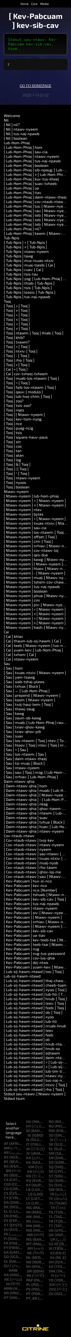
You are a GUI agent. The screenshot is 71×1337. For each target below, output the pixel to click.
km (31, 1167)
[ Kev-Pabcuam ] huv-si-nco (28, 881)
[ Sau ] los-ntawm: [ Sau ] (25, 754)
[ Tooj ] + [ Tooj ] (17, 346)
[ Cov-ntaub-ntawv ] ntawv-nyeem (34, 844)
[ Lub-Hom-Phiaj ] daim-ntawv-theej (35, 197)
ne (29, 1253)
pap (29, 1280)
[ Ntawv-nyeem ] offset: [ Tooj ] (30, 536)
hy (28, 1126)
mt (29, 1244)
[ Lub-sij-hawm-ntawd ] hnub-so (32, 1048)
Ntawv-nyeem (16, 491)
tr (51, 1221)
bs (6, 1175)
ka (28, 1157)
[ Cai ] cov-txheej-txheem (26, 373)
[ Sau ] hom (13, 668)
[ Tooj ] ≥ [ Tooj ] (17, 310)
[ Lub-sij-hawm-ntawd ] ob (27, 1039)
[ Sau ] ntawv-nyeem (22, 767)
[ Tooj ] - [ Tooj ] (16, 355)
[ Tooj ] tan (13, 450)
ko (28, 1176)
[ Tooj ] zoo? (13, 401)
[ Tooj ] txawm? (17, 342)
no (28, 1262)
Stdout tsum (14, 1098)
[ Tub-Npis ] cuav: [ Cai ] (23, 269)
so (51, 1162)
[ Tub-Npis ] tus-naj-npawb (27, 296)
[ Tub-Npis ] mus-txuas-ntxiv (29, 260)
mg (29, 1207)
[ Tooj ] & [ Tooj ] (17, 464)
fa (6, 1234)
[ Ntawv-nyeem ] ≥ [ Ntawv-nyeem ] (35, 622)
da (6, 1202)
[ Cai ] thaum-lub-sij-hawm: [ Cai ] (32, 641)
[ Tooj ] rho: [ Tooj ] (19, 360)
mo (29, 1230)
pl (28, 1284)
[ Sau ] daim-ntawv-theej (25, 758)
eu (6, 1229)
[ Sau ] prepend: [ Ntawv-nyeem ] (32, 695)
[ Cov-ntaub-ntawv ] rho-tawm (30, 867)
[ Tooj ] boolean (17, 487)
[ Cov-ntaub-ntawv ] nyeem (27, 849)
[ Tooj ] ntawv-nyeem (22, 478)
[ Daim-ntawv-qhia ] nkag (26, 804)
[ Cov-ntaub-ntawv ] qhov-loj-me (32, 872)
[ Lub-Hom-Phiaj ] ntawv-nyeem (31, 156)
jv (28, 1153)
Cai (6, 632)
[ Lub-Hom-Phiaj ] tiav (22, 192)
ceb (7, 1184)
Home (24, 3)
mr (30, 1234)
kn (29, 1171)
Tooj (7, 301)
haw (13, 1270)
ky (28, 1185)
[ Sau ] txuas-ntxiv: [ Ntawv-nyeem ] (35, 672)
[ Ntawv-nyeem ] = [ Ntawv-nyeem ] (35, 500)
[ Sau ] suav (13, 736)
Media (44, 3)
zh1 (52, 1284)
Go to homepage (35, 85)
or (29, 1271)
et (6, 1225)
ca (6, 1179)
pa (29, 1275)
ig (29, 1135)
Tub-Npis (11, 238)
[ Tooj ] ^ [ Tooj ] (16, 473)
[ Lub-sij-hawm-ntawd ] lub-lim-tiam (36, 1071)
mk (29, 1216)
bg (6, 1166)
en (6, 1216)
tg (51, 1203)
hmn (8, 1288)
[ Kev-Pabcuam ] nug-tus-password (34, 953)
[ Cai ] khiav (13, 636)
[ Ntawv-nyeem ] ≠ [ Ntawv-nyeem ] (35, 505)
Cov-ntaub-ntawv (19, 835)
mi (28, 1212)
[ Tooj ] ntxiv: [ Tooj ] (20, 351)
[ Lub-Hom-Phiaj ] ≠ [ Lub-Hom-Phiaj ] (36, 174)
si (51, 1139)
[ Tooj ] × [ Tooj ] (17, 364)
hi (8, 1284)
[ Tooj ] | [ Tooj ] (16, 468)
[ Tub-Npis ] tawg (18, 256)
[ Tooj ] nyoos (15, 482)
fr (6, 1243)
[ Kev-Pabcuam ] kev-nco (25, 885)
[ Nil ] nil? (12, 124)
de (6, 1207)
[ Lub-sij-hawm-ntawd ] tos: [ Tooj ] (34, 971)
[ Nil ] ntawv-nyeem (21, 129)
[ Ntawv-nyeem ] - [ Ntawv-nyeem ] (34, 573)
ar (6, 1152)
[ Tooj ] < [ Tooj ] (17, 315)
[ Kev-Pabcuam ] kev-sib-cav (28, 930)
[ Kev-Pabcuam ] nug (21, 949)
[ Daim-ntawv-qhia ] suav (26, 817)
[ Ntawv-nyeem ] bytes (23, 514)
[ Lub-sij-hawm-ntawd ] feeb (28, 1035)
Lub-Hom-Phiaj (17, 142)
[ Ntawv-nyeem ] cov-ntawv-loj (31, 550)
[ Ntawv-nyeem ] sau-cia (25, 527)
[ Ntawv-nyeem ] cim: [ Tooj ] (28, 541)
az (6, 1157)
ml (29, 1221)
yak (52, 1271)
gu (6, 1265)
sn (51, 1157)
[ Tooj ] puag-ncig (18, 428)
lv (28, 1203)
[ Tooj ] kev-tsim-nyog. (23, 419)
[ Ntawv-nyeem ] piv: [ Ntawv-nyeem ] (37, 604)
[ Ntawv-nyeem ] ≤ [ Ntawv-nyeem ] (35, 613)
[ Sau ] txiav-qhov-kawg (24, 727)
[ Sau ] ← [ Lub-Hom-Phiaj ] (27, 690)
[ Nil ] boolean (15, 138)
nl (28, 1257)
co (6, 1188)
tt (51, 1225)
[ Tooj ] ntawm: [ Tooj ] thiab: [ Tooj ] (33, 333)
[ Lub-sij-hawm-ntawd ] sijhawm (32, 1053)
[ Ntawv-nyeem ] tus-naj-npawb (32, 586)
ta (52, 1194)
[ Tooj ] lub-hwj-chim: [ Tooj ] (28, 396)
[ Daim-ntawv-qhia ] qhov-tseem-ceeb (37, 808)
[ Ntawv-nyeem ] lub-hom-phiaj (31, 496)
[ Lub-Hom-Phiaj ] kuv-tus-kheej (31, 179)
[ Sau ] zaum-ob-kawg (22, 718)
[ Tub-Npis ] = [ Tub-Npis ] (25, 242)
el (6, 1211)
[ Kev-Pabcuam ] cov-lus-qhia (29, 958)
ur (52, 1239)
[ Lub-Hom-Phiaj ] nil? (22, 228)
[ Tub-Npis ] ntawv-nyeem (26, 251)
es (6, 1220)
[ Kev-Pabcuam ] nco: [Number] (30, 890)
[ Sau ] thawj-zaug (19, 709)
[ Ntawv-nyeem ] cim (22, 600)
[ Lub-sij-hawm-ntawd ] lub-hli (30, 1021)
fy (6, 1247)
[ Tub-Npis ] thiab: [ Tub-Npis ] (29, 283)
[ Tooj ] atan (14, 455)
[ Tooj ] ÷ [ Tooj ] (17, 382)
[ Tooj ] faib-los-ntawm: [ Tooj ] (30, 387)
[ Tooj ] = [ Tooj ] (17, 324)
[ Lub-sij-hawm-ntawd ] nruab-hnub (35, 1026)
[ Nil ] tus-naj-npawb (21, 133)
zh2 (52, 1289)
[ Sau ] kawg (14, 713)
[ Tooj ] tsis (13, 432)
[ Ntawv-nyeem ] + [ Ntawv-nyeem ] (35, 518)
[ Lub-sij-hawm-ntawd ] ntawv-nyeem (37, 1075)
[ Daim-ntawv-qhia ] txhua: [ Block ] (34, 822)
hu (28, 1121)
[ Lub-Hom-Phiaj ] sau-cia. (26, 151)
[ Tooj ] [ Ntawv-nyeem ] (24, 414)
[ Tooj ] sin (12, 441)
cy (6, 1197)
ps (28, 1289)
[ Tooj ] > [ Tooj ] (17, 305)
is (28, 1139)
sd (51, 1135)
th (52, 1207)
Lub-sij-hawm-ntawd (22, 976)
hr (6, 1293)
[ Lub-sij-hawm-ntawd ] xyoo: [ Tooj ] (35, 989)
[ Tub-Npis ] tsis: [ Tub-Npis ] (28, 287)
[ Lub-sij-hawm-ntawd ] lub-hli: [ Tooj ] (37, 994)
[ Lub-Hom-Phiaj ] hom (23, 147)
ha (6, 1274)
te (51, 1198)
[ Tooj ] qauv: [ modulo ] (23, 391)
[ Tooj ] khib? (14, 337)
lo (30, 1194)
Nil (6, 120)
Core (34, 3)
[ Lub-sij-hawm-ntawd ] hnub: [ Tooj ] (35, 998)
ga (6, 1252)
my (30, 1248)
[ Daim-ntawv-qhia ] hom (25, 786)
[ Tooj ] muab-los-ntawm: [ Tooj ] (31, 378)
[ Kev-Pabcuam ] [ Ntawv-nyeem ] (33, 917)
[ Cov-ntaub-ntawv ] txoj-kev (29, 840)
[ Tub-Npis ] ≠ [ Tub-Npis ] (25, 247)
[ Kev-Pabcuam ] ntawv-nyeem (30, 908)
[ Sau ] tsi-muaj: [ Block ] (24, 763)
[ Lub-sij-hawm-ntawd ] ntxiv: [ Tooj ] (35, 1084)
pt (28, 1293)
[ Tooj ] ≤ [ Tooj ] (17, 319)
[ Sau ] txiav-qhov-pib (22, 731)
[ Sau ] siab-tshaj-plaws (24, 681)
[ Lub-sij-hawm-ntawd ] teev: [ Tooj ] (35, 1003)
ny (28, 1266)
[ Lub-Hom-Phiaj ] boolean (26, 165)
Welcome (12, 115)
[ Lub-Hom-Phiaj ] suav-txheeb (30, 183)
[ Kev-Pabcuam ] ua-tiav (24, 935)
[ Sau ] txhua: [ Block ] (22, 686)
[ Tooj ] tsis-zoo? (17, 405)
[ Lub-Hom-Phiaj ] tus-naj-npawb (32, 161)
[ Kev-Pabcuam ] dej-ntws (26, 962)
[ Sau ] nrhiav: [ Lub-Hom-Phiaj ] (31, 776)
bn (8, 1170)
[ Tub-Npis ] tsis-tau (21, 274)
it (28, 1144)
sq (51, 1167)
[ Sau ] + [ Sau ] (16, 749)
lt (28, 1198)
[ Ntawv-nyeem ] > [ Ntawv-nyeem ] (35, 618)
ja (28, 1148)
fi (5, 1238)
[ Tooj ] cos (13, 446)
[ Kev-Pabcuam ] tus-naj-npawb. (32, 903)
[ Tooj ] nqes (14, 410)
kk (28, 1162)
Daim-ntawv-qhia (19, 781)
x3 (52, 1253)
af (6, 1143)
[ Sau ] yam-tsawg (19, 677)
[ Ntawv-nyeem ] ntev (23, 509)
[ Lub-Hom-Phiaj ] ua (21, 188)
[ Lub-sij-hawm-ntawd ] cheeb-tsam (35, 985)
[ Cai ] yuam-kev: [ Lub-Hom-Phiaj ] (33, 650)
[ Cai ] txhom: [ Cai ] (20, 654)
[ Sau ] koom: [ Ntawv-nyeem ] (29, 699)
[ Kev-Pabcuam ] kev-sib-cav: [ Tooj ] (35, 899)
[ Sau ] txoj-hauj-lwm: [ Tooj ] (28, 704)
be (6, 1161)
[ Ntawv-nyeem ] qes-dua (26, 555)
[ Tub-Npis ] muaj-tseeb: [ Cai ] (29, 265)
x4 (52, 1257)
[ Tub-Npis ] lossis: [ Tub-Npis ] (29, 292)
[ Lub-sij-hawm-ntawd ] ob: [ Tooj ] (33, 1012)
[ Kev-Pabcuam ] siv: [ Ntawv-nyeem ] (36, 912)
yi (52, 1275)
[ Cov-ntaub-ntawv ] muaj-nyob (31, 863)
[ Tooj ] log (12, 459)
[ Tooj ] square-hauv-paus (26, 437)
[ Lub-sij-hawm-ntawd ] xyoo (29, 1016)
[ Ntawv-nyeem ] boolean (26, 591)
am (7, 1148)
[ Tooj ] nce (13, 423)
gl (6, 1261)
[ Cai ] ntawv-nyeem (21, 659)
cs (6, 1193)
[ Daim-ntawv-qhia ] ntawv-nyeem (34, 831)
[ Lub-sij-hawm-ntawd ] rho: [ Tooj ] (34, 1089)
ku (28, 1180)
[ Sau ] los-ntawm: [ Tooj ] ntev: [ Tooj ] (36, 740)
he (6, 1279)
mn (29, 1225)
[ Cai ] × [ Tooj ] (16, 369)
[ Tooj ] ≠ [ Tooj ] (17, 328)
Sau (7, 663)
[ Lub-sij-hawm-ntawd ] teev (28, 1030)
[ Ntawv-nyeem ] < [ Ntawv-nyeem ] (35, 609)
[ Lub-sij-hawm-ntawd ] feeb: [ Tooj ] (35, 1007)
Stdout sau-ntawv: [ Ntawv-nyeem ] (35, 1093)
